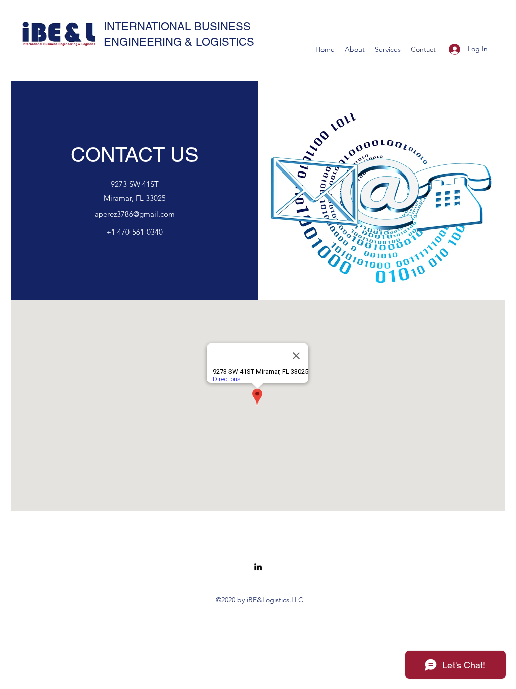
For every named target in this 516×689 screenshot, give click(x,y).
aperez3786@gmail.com (135, 214)
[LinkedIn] (258, 567)
